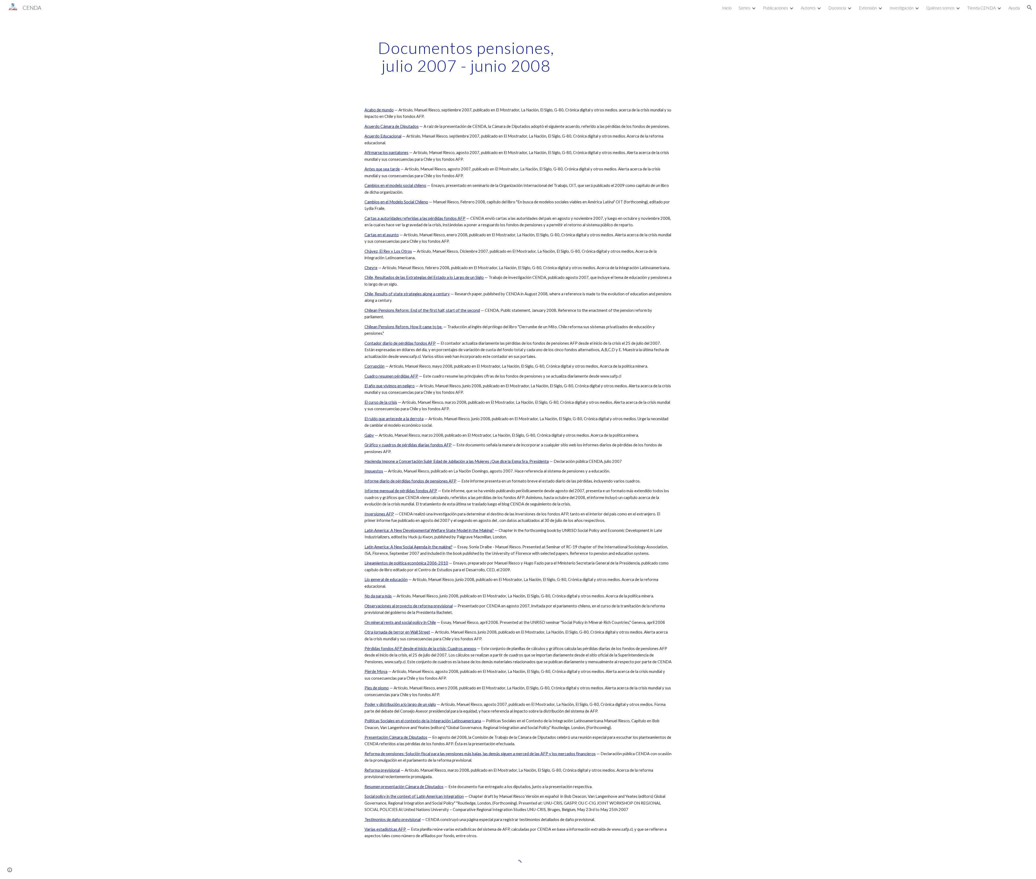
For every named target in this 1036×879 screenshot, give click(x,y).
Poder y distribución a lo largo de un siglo (400, 704)
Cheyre (370, 267)
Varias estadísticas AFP (385, 829)
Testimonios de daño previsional (392, 819)
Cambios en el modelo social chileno (395, 185)
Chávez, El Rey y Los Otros (388, 251)
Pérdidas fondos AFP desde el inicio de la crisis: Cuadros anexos (420, 648)
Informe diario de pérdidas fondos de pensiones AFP (410, 481)
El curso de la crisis (380, 402)
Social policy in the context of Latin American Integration (414, 796)
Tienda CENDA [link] (981, 7)
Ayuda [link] (1014, 7)
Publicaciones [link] (775, 7)
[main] (466, 57)
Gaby (369, 435)
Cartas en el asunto (381, 234)
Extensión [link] (868, 7)
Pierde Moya (375, 671)
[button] (1029, 7)
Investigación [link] (902, 7)
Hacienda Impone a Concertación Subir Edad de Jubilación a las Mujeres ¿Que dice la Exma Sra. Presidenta (456, 461)
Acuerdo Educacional (382, 136)
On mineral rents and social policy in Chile (400, 622)
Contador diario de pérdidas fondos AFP (400, 343)
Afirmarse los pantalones (386, 152)
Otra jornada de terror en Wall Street (397, 632)
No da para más (378, 596)
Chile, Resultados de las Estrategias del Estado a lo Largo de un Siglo (424, 277)
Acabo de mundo (379, 110)
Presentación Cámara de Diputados (395, 737)
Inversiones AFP (379, 514)
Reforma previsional (382, 770)
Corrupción (374, 366)
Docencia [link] (837, 7)
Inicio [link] (727, 7)
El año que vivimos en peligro (389, 386)
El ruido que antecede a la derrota (394, 418)
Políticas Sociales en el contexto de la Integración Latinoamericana (422, 721)
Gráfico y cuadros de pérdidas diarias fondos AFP (408, 445)
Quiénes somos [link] (940, 7)
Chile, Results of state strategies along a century (407, 294)
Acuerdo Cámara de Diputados (391, 126)
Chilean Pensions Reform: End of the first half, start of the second (422, 310)
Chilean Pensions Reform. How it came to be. (403, 326)
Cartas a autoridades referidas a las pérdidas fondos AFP (414, 218)
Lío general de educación (386, 579)
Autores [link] (808, 7)
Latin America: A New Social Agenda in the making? (408, 547)
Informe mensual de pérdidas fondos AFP (400, 490)
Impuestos (373, 471)
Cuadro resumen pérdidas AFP (391, 376)
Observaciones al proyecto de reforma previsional (408, 606)
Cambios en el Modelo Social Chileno (396, 202)
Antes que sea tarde (382, 169)
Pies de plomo (376, 688)
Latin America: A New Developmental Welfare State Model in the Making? (429, 530)
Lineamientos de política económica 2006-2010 (406, 563)
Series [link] (744, 7)
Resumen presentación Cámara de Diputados (404, 786)
